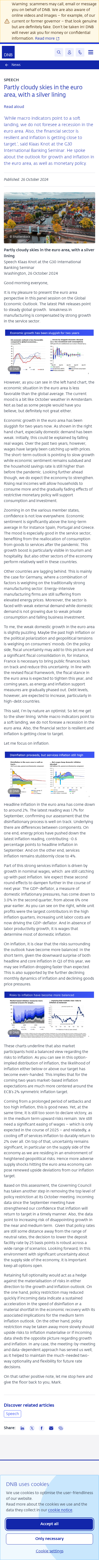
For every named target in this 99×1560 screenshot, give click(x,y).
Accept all (49, 1524)
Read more (45, 38)
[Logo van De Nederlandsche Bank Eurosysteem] (8, 52)
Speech (12, 1413)
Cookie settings (49, 1551)
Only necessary (49, 1539)
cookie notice (60, 1510)
